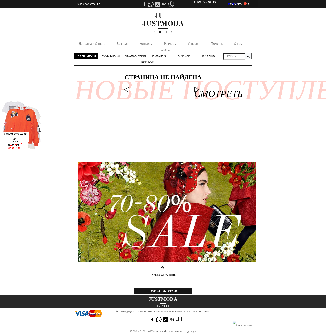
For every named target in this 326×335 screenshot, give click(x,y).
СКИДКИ (184, 55)
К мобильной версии (163, 291)
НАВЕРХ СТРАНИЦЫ (163, 274)
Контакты (146, 43)
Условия (194, 43)
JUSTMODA (163, 299)
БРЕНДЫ (208, 55)
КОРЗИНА (239, 3)
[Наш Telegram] (151, 4)
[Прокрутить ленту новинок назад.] (126, 90)
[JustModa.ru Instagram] (172, 320)
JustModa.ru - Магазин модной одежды (171, 331)
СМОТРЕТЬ (197, 90)
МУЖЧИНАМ (111, 55)
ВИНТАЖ (147, 61)
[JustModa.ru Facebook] (152, 320)
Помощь (217, 43)
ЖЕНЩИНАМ (86, 55)
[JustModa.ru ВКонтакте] (179, 320)
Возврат (122, 43)
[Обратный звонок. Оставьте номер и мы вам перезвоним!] (158, 16)
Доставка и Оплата (92, 43)
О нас (238, 43)
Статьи (166, 49)
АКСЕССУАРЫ (135, 55)
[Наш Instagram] (164, 4)
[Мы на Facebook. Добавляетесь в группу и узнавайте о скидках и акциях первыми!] (144, 4)
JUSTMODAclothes (163, 27)
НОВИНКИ (159, 55)
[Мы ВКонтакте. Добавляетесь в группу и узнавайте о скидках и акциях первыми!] (171, 4)
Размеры (170, 43)
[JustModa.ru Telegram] (159, 320)
